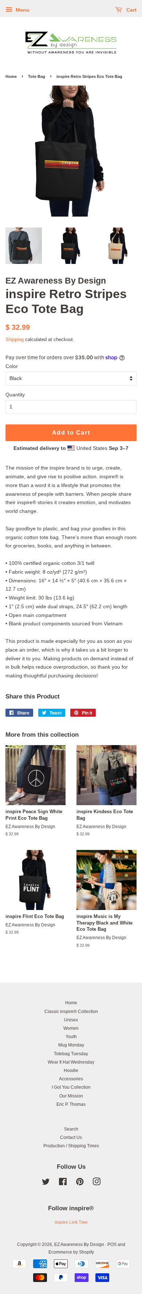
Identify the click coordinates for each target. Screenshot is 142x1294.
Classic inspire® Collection (71, 1011)
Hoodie (71, 1070)
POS (112, 1244)
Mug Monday (71, 1045)
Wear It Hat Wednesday (71, 1062)
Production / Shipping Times (71, 1145)
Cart (131, 10)
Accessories (71, 1078)
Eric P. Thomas (71, 1104)
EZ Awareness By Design (79, 1244)
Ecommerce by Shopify (71, 1252)
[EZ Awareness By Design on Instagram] (96, 1183)
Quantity (15, 394)
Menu (21, 10)
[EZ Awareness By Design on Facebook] (63, 1183)
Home (11, 76)
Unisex (71, 1019)
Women (71, 1028)
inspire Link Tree (71, 1222)
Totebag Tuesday (71, 1053)
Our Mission (71, 1096)
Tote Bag (36, 76)
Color (11, 366)
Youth (71, 1036)
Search (71, 1129)
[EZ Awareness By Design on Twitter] (46, 1183)
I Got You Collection (71, 1087)
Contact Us (71, 1137)
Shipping (14, 339)
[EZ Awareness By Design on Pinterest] (80, 1183)
